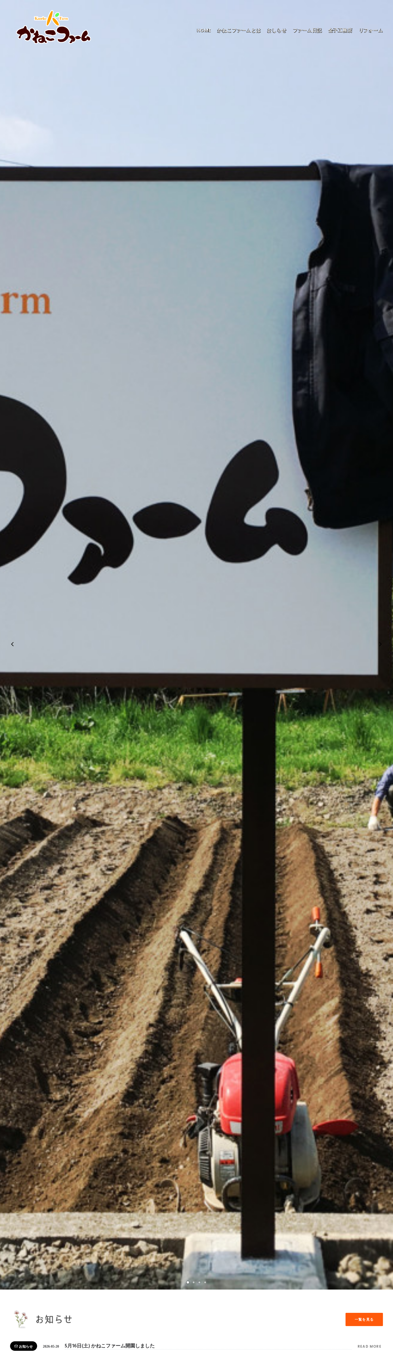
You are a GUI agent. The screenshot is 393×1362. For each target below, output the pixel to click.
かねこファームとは (239, 30)
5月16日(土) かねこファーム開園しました (110, 1346)
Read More (370, 1346)
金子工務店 (340, 30)
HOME (204, 30)
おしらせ (277, 30)
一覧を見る (364, 1319)
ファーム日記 (307, 30)
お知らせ (26, 1346)
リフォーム (371, 30)
